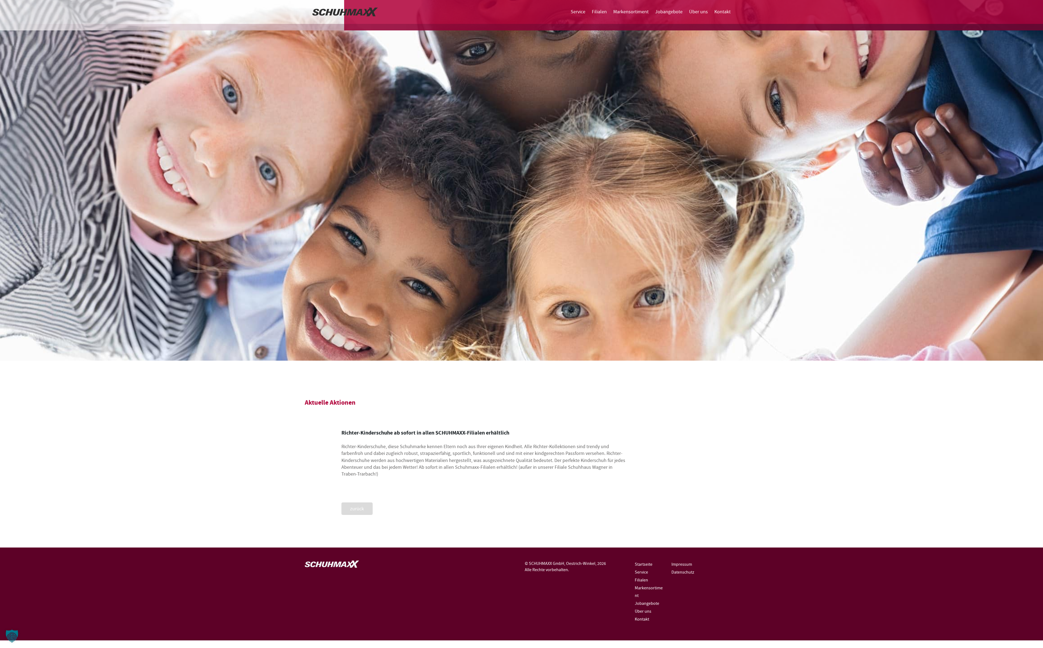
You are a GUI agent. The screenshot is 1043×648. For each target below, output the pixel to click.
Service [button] (578, 12)
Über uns (698, 12)
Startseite (643, 564)
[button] (12, 636)
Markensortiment (631, 12)
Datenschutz (682, 572)
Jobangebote (669, 12)
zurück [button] (357, 509)
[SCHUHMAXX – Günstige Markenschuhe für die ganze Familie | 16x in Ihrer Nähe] (345, 12)
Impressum (681, 564)
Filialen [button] (599, 12)
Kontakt (722, 12)
